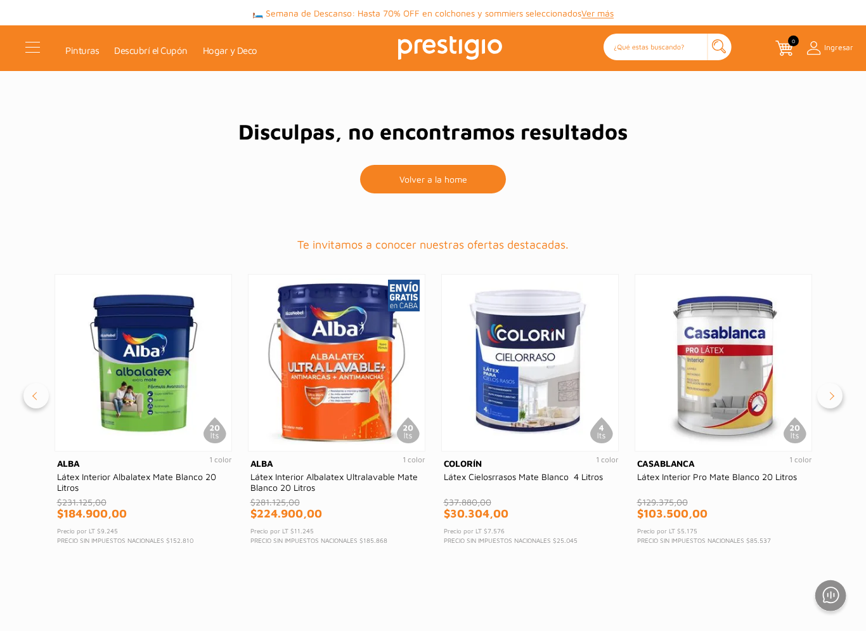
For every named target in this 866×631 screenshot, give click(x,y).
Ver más (597, 13)
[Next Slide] (830, 395)
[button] (668, 48)
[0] (783, 48)
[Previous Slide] (36, 395)
